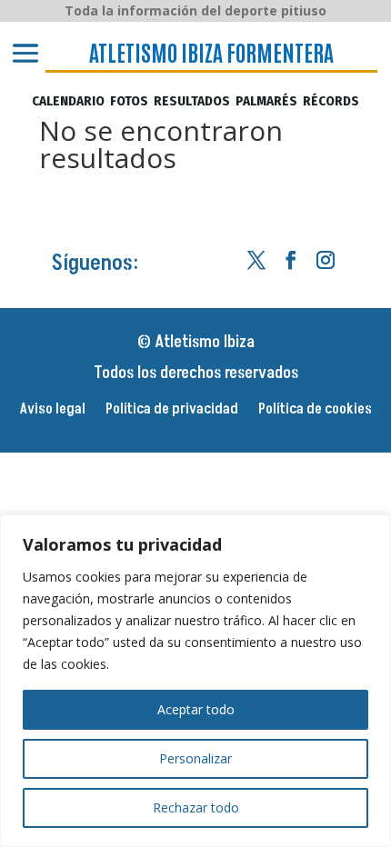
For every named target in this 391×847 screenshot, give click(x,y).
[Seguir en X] (256, 260)
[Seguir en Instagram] (325, 260)
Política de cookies (315, 411)
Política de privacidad (171, 411)
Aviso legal (52, 411)
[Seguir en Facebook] (291, 260)
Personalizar (195, 758)
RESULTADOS (192, 102)
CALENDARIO (68, 102)
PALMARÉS (266, 102)
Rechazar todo (196, 807)
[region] (195, 680)
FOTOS (129, 102)
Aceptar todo (196, 709)
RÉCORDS (331, 102)
